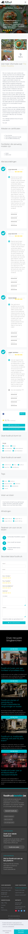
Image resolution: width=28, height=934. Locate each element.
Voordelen (5, 596)
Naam (4, 563)
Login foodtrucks (19, 892)
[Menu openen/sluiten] (25, 2)
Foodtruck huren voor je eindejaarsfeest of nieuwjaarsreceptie (11, 772)
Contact (3, 905)
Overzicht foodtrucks (11, 811)
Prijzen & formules (19, 890)
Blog (2, 907)
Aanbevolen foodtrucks (4, 893)
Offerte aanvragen (6, 890)
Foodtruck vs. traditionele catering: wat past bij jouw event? (12, 738)
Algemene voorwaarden (14, 918)
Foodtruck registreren (21, 888)
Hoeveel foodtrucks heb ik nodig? (20, 907)
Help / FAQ (4, 903)
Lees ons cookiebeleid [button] (8, 926)
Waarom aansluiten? (20, 895)
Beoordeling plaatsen (15, 622)
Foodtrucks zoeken (14, 847)
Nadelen (4, 607)
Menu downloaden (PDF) (14, 429)
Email (4, 569)
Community (4, 910)
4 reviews (12, 420)
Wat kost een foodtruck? (18, 903)
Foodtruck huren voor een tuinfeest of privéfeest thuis (12, 669)
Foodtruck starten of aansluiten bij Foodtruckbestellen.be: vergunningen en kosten (11, 703)
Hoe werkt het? (5, 896)
